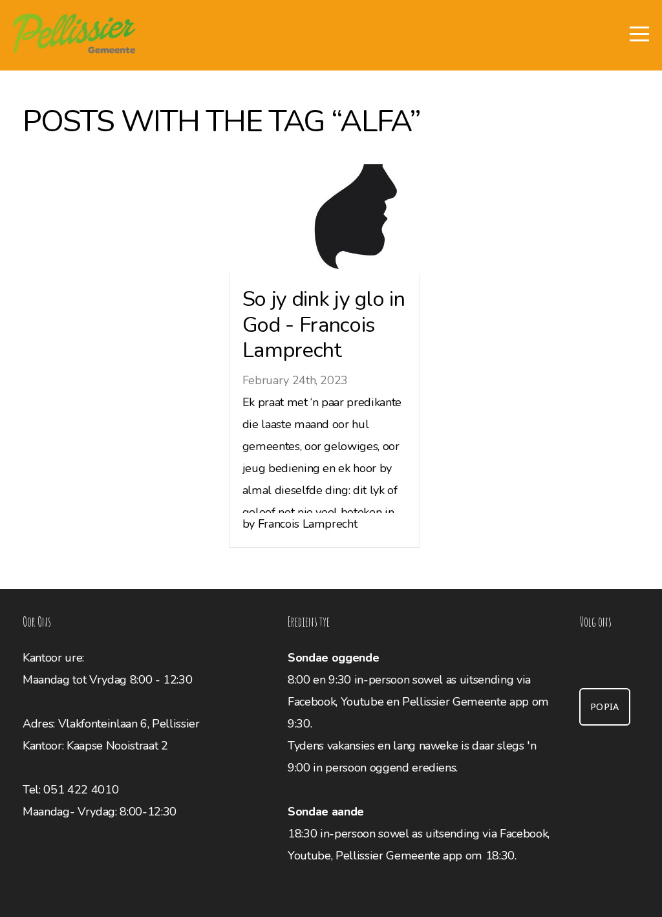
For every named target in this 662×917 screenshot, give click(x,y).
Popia (604, 707)
